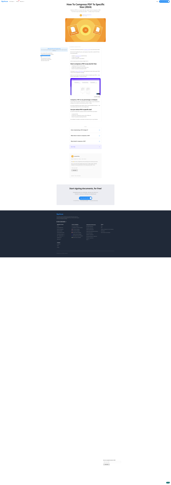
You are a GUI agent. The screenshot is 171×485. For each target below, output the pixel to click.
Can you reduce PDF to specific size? (45, 55)
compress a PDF (87, 49)
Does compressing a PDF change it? (45, 58)
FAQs (41, 56)
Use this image (97, 96)
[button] (12, 1)
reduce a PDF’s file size (79, 71)
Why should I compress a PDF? (45, 60)
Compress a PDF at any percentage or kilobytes (47, 54)
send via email (78, 55)
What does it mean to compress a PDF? (46, 59)
